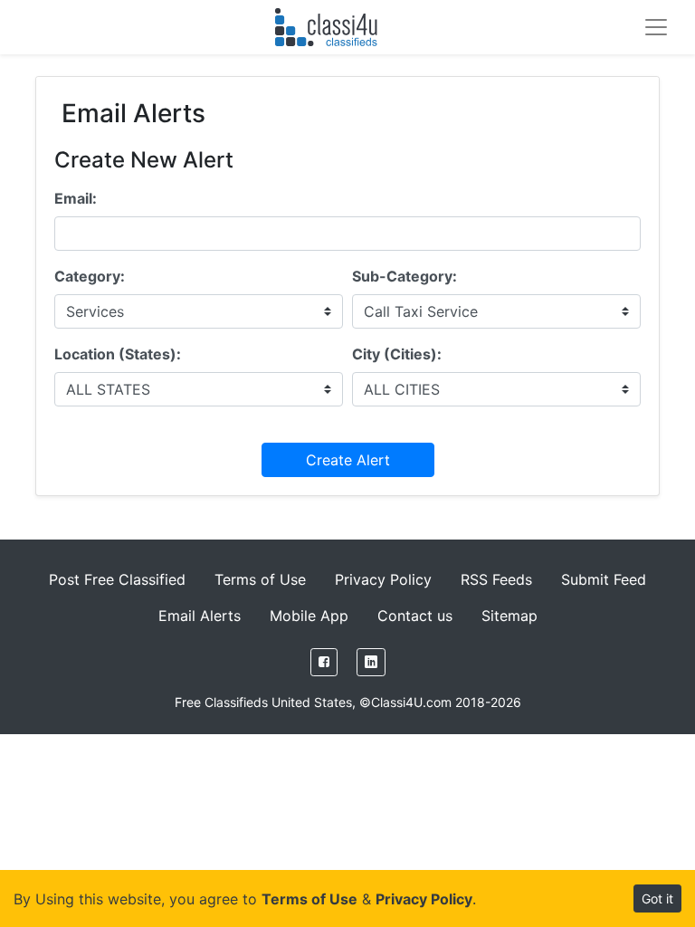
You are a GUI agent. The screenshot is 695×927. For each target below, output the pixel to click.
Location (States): (117, 354)
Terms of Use (260, 579)
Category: (89, 276)
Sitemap (509, 616)
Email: (75, 198)
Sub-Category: (404, 276)
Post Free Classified (117, 579)
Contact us (414, 616)
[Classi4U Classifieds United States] (330, 27)
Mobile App (309, 616)
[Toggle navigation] (656, 27)
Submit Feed (603, 579)
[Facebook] (324, 662)
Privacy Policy (383, 579)
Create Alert (348, 460)
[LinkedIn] (371, 662)
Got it (657, 898)
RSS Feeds (496, 579)
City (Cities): (397, 354)
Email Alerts (199, 616)
